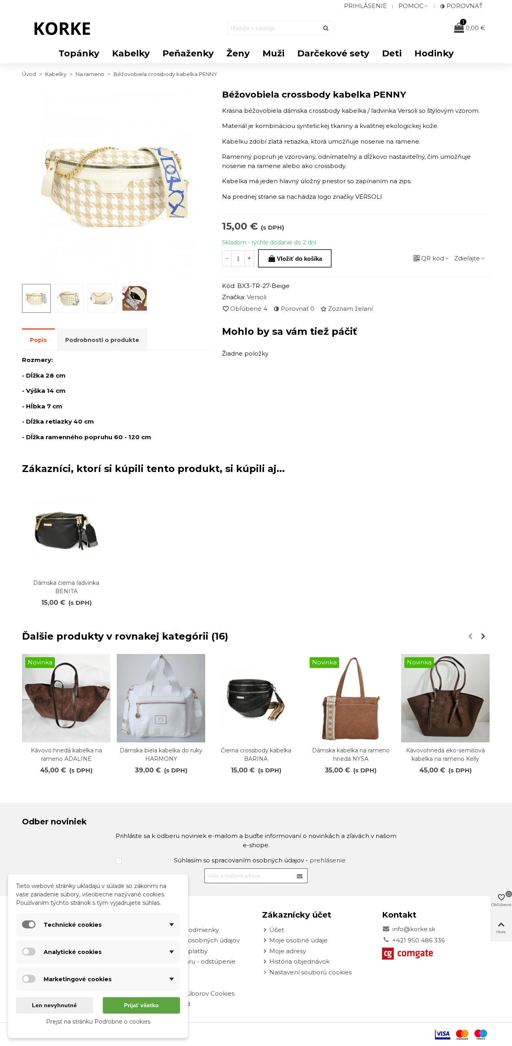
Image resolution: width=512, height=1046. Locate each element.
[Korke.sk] (66, 28)
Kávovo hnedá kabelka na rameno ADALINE (66, 754)
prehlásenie (328, 860)
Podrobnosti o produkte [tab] (102, 340)
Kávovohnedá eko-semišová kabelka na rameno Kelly (445, 754)
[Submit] (300, 876)
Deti (392, 53)
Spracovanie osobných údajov (194, 940)
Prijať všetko (141, 1005)
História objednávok (299, 961)
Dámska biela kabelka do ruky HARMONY (161, 754)
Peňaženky (188, 53)
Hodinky (434, 53)
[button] (413, 6)
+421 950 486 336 (418, 940)
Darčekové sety (333, 53)
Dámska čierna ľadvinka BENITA (66, 587)
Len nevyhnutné (54, 1005)
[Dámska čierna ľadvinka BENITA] (66, 530)
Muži (273, 53)
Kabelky (131, 53)
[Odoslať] (326, 28)
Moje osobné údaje (298, 940)
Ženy (238, 53)
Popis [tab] (38, 340)
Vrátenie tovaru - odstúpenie (192, 961)
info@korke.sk (413, 929)
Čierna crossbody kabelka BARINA (256, 754)
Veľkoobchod (169, 1004)
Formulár (163, 972)
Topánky (78, 53)
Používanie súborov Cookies (191, 993)
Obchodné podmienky (184, 930)
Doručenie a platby (178, 951)
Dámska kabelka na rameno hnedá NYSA (351, 754)
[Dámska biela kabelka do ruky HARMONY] (161, 698)
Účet (276, 930)
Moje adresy (287, 951)
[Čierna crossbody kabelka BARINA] (256, 698)
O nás (157, 982)
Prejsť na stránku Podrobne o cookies (98, 1021)
